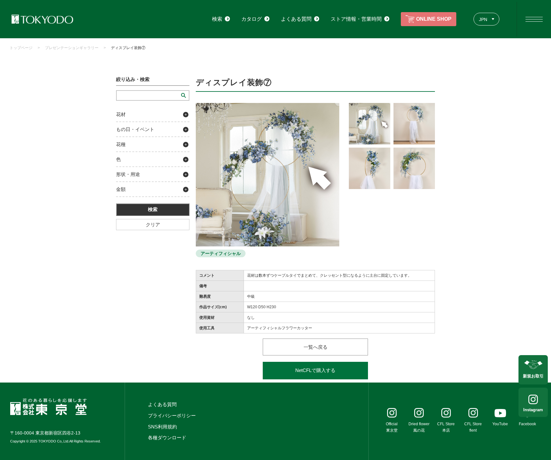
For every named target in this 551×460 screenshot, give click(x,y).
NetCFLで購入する (315, 370)
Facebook (527, 424)
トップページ (21, 48)
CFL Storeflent (473, 427)
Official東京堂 (392, 427)
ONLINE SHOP (434, 19)
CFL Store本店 (446, 427)
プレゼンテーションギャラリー (72, 48)
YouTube (500, 424)
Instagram (533, 409)
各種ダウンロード (167, 437)
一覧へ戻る (315, 347)
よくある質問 (162, 404)
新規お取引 (533, 376)
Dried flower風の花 (419, 427)
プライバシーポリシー (172, 415)
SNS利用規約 (162, 426)
